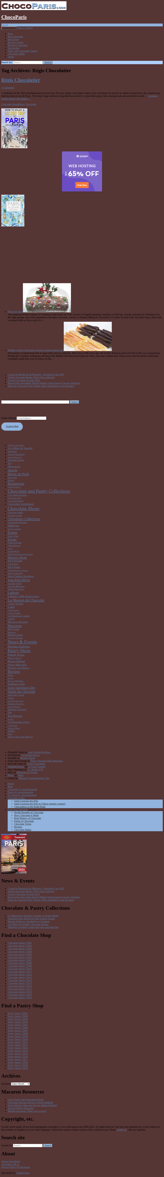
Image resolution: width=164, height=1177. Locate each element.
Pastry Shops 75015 (18, 1053)
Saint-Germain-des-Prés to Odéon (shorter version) (39, 803)
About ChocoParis (10, 1161)
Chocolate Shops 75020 (20, 997)
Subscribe (12, 426)
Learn (11, 607)
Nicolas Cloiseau (19, 646)
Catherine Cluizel (14, 487)
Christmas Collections (24, 519)
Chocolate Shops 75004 (20, 951)
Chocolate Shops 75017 (20, 989)
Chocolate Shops (9, 104)
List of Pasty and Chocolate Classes (26, 1099)
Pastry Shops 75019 (18, 1065)
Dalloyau (13, 525)
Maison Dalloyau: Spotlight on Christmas (28, 921)
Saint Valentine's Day (22, 687)
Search (4, 25)
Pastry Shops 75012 (18, 1045)
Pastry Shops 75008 (18, 1033)
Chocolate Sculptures (21, 504)
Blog (10, 33)
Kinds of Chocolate (24, 821)
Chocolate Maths (22, 829)
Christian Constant (15, 515)
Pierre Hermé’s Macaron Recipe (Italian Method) (32, 1105)
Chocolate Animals (17, 495)
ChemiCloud (22, 1173)
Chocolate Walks (16, 54)
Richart (10, 675)
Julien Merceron (16, 589)
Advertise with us (10, 1164)
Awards (12, 470)
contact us (122, 1129)
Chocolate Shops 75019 (20, 994)
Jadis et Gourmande (15, 573)
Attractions (14, 466)
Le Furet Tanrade (14, 613)
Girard (10, 549)
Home (11, 783)
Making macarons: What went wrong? (27, 1111)
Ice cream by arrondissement (22, 795)
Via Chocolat (12, 725)
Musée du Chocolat (15, 638)
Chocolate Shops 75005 (20, 954)
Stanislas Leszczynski (15, 701)
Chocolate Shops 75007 (20, 960)
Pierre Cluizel (14, 658)
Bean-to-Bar (12, 478)
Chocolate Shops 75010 (20, 968)
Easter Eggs (13, 536)
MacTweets (13, 629)
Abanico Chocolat (16, 445)
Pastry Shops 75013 (18, 1048)
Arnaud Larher (16, 460)
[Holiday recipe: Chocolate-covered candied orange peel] (88, 350)
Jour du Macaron (16, 586)
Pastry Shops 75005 (18, 1024)
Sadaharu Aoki (16, 684)
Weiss (10, 734)
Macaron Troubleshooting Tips (33, 778)
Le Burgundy (13, 610)
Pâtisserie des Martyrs (18, 668)
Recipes (14, 671)
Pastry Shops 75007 (18, 1030)
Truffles (11, 719)
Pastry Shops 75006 (18, 1027)
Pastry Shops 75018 (18, 1062)
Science (11, 698)
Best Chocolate (15, 36)
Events (12, 539)
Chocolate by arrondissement (22, 789)
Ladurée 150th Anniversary (23, 596)
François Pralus (15, 542)
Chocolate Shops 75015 (20, 983)
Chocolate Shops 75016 (20, 986)
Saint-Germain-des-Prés (26, 801)
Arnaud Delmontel (14, 457)
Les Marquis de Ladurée (19, 616)
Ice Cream (14, 567)
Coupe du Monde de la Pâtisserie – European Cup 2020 (36, 374)
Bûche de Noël (15, 311)
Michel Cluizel (15, 635)
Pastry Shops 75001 (18, 1013)
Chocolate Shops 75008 (20, 963)
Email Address (9, 418)
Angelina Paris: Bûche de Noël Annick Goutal (31, 918)
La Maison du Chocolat (26, 600)
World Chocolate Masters (20, 736)
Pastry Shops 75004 (18, 1022)
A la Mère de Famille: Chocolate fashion (28, 924)
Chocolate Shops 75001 (20, 943)
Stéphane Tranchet (16, 704)
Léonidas (11, 619)
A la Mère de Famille (20, 448)
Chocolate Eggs (14, 498)
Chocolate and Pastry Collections (39, 490)
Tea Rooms (13, 48)
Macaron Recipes (18, 621)
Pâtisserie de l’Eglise (26, 772)
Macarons (15, 626)
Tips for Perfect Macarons (21, 1108)
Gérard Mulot (13, 551)
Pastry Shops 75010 (18, 1039)
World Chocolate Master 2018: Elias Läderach (31, 377)
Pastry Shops (19, 650)
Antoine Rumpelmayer (16, 454)
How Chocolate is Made (26, 815)
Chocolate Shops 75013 (20, 977)
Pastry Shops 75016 (18, 1056)
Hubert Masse (13, 564)
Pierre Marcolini (17, 664)
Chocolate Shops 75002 (20, 945)
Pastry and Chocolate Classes (22, 51)
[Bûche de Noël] (47, 311)
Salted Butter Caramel (16, 695)
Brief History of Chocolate (27, 818)
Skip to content (25, 28)
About (11, 56)
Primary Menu (9, 28)
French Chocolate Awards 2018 (24, 380)
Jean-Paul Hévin (19, 580)
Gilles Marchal (14, 545)
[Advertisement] (82, 250)
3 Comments (7, 87)
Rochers (11, 678)
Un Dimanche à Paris (18, 722)
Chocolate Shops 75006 (20, 957)
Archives (5, 1083)
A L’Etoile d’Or (35, 769)
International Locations (18, 570)
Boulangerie (16, 483)
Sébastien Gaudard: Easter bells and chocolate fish (33, 927)
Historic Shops (17, 557)
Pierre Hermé (16, 661)
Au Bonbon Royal (30, 755)
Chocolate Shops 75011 (20, 971)
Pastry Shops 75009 (18, 1036)
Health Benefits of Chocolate (20, 554)
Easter (12, 532)
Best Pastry (13, 39)
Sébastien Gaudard (17, 709)
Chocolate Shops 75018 (20, 992)
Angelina (12, 451)
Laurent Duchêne (15, 604)
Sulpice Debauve (14, 707)
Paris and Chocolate (18, 809)
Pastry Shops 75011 (18, 1042)
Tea (10, 712)
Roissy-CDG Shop (16, 681)
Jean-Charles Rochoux (21, 576)
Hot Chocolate (15, 560)
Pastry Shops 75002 (18, 1016)
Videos (11, 731)
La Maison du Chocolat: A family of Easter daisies (33, 915)
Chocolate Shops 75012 (20, 974)
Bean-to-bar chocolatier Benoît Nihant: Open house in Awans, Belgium (44, 383)
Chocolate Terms (22, 824)
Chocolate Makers (16, 501)
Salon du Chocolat (21, 691)
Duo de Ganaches (14, 529)
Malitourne (12, 632)
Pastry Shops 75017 (18, 1059)
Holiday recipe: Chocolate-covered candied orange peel (36, 350)
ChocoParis (14, 17)
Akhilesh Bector (16, 766)
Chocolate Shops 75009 (20, 966)
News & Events (22, 641)
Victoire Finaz (14, 728)
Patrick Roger (16, 654)
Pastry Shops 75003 (18, 1019)
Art (9, 463)
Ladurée (13, 593)
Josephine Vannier (15, 583)
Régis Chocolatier (20, 80)
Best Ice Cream (15, 42)
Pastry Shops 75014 (18, 1050)
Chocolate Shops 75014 (20, 980)
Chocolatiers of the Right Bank (29, 806)
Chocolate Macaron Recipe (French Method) (30, 1102)
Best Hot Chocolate (18, 45)
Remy (11, 775)
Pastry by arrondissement (20, 792)
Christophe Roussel (17, 522)
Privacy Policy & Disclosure (15, 1167)
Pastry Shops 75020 (18, 1068)
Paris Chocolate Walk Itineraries (46, 761)
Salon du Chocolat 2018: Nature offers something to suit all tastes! (41, 386)
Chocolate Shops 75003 (20, 948)
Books (11, 480)
